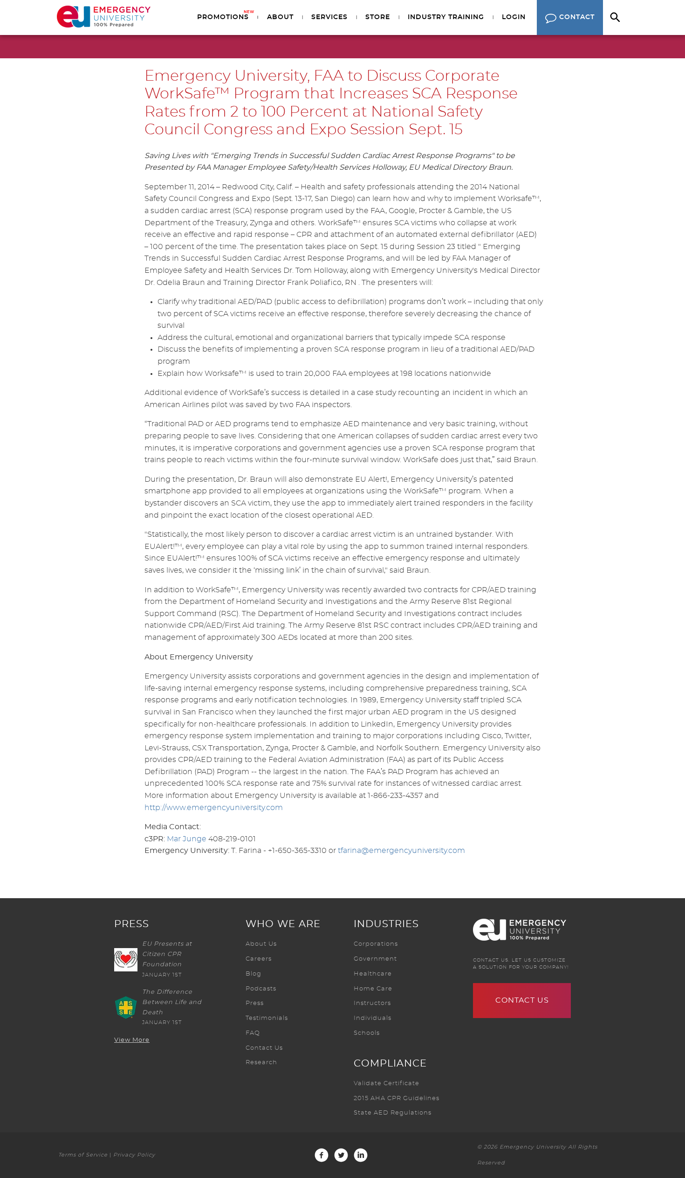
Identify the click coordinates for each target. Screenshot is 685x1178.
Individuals (372, 1018)
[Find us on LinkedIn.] (361, 1155)
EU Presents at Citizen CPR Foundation (167, 954)
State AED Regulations (393, 1113)
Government (375, 959)
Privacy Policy (134, 1154)
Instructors (372, 1003)
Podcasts (261, 989)
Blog (253, 974)
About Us (261, 944)
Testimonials (267, 1018)
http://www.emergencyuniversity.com (213, 807)
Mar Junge (186, 839)
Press (255, 1003)
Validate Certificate (386, 1084)
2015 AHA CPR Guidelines (396, 1098)
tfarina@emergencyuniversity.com (401, 850)
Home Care (373, 989)
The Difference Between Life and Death (172, 1002)
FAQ (253, 1033)
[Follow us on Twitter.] (341, 1155)
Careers (259, 959)
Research (261, 1063)
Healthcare (373, 974)
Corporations (376, 944)
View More (132, 1040)
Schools (367, 1033)
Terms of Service (83, 1154)
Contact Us (264, 1048)
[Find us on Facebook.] (322, 1155)
